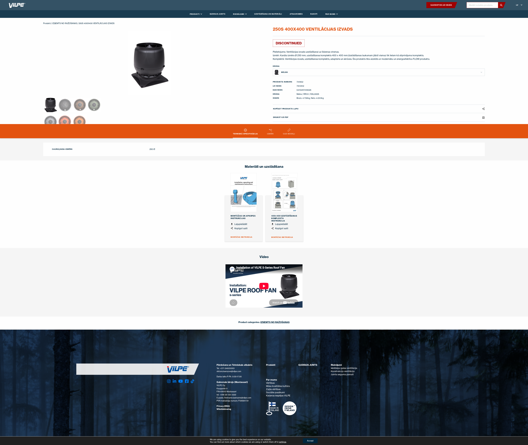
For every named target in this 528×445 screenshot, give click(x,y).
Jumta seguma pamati (342, 374)
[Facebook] (187, 381)
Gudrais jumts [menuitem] (217, 14)
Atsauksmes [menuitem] (296, 14)
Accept (310, 441)
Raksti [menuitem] (313, 14)
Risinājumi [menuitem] (238, 14)
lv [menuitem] (517, 5)
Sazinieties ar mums (441, 5)
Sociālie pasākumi (275, 392)
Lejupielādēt (240, 224)
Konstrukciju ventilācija (342, 371)
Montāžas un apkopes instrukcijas (243, 217)
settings (282, 442)
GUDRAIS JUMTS (307, 365)
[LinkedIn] (174, 381)
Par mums (271, 379)
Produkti (47, 23)
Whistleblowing (224, 409)
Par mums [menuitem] (330, 14)
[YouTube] (180, 381)
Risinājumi (336, 365)
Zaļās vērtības (273, 389)
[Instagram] (169, 381)
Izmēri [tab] (270, 134)
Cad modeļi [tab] (289, 134)
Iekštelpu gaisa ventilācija (344, 368)
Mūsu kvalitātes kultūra (278, 386)
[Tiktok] (192, 381)
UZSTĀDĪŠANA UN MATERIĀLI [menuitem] (268, 14)
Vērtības (270, 383)
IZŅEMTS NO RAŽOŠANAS (64, 23)
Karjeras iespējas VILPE (278, 395)
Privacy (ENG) (223, 406)
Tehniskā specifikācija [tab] (245, 134)
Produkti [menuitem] (195, 14)
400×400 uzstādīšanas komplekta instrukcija (284, 218)
